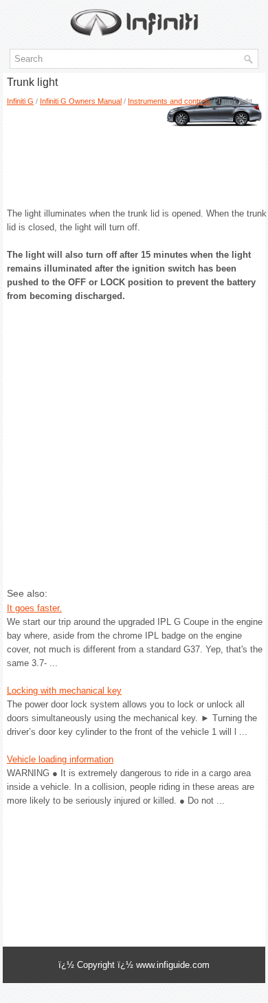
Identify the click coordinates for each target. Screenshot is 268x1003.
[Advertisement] (129, 152)
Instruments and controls (169, 101)
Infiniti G (20, 101)
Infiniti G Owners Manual (81, 101)
